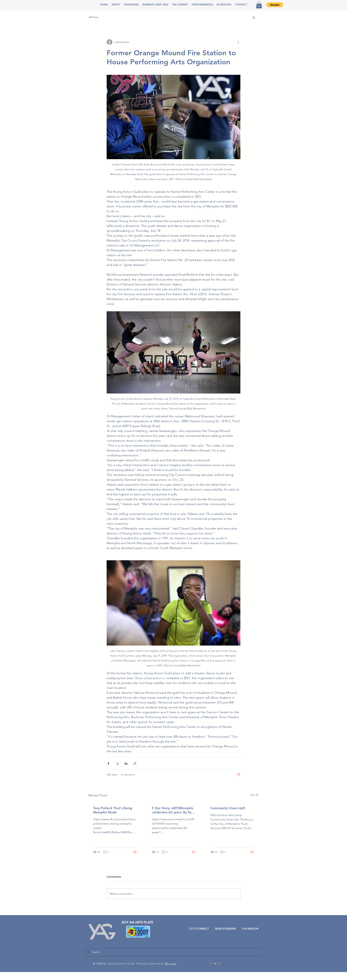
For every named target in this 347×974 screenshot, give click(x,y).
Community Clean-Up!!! (227, 808)
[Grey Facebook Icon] (210, 963)
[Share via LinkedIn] (126, 763)
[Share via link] (135, 763)
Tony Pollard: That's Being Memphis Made (112, 810)
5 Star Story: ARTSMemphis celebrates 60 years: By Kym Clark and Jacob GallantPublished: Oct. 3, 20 (173, 810)
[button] (116, 4)
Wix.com (171, 963)
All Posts (93, 17)
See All (254, 794)
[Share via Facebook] (108, 763)
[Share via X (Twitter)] (117, 763)
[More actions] (238, 42)
